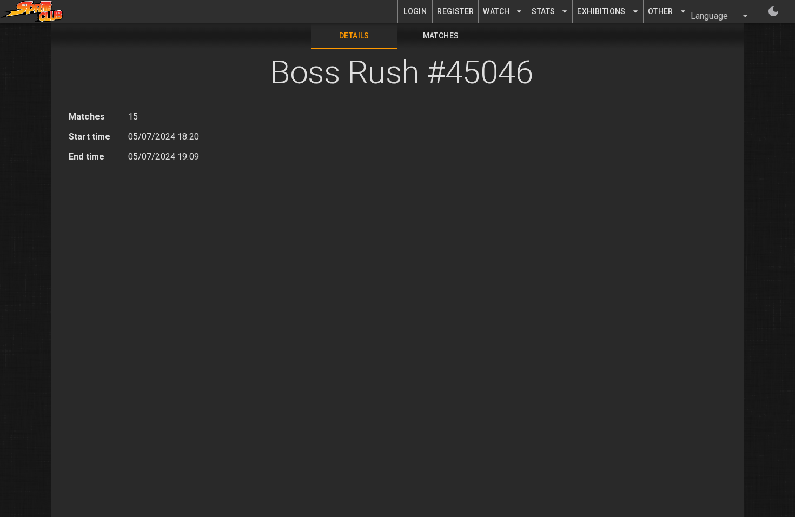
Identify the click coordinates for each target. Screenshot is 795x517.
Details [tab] (354, 35)
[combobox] (715, 15)
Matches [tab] (441, 35)
